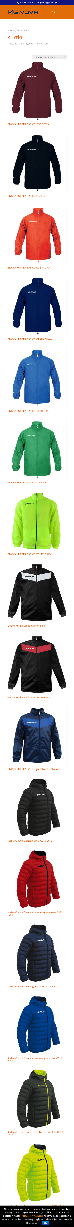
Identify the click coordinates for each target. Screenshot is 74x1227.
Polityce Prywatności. (32, 1215)
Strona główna (14, 30)
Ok (45, 1223)
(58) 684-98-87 (27, 2)
